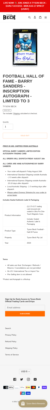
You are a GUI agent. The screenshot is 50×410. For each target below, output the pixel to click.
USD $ (24, 371)
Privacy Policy (10, 335)
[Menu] (45, 17)
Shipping (16, 113)
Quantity (6, 122)
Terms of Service (12, 355)
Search (8, 328)
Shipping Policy (11, 348)
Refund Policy (10, 341)
